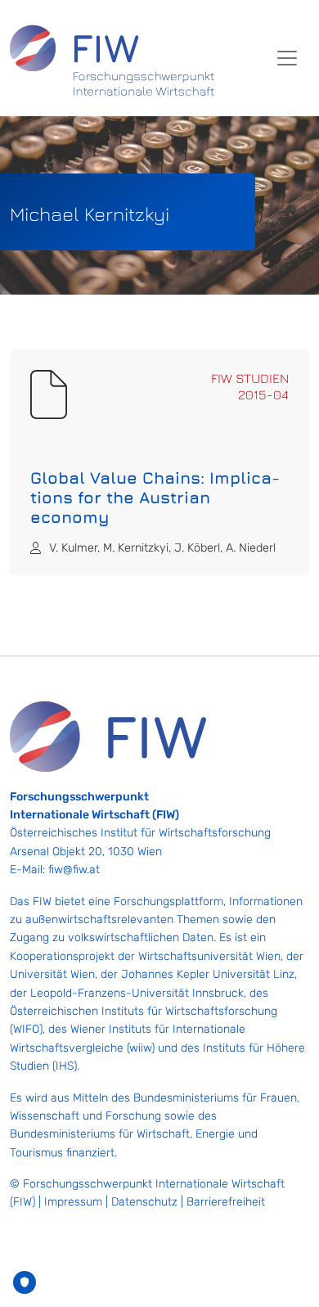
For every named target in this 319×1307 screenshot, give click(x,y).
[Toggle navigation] (287, 58)
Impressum (73, 1202)
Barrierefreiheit (225, 1202)
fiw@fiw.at (74, 870)
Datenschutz (144, 1202)
